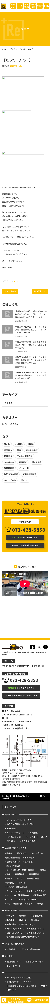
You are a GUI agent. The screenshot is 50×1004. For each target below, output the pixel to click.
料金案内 (11, 841)
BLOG (16, 281)
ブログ (12, 49)
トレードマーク (14, 965)
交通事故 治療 (33, 6)
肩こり (7, 444)
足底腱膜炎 (34, 874)
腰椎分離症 (37, 462)
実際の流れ (12, 828)
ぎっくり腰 (24, 468)
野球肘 (40, 903)
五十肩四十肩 (33, 878)
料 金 (20, 6)
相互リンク (42, 797)
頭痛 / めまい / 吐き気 (30, 924)
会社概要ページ (14, 961)
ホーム (3, 49)
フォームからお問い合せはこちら (25, 545)
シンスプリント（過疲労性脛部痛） (22, 899)
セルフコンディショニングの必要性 (22, 832)
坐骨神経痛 (29, 857)
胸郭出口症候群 (11, 474)
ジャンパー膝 (10, 480)
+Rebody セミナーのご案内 (19, 977)
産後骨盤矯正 (32, 450)
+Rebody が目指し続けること (20, 820)
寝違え (9, 878)
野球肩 (29, 903)
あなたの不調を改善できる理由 (20, 824)
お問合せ (40, 6)
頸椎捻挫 (8, 456)
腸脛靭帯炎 (9, 468)
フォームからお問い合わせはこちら (21, 695)
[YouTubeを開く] (45, 647)
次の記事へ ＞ (40, 291)
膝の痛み (35, 920)
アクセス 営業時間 (26, 6)
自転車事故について (35, 932)
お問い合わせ (13, 981)
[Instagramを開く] (39, 647)
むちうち (10, 915)
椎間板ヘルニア (13, 861)
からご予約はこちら (25, 537)
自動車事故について (15, 928)
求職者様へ (12, 949)
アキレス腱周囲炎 (25, 456)
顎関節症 (8, 450)
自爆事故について (14, 932)
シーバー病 (9, 462)
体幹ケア (27, 981)
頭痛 (19, 450)
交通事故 (19, 444)
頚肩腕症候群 (40, 895)
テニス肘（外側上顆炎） (17, 886)
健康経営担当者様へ (28, 841)
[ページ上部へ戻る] (46, 802)
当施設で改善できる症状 (16, 847)
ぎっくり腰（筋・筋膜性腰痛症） (21, 870)
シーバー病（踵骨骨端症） (18, 895)
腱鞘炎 (43, 870)
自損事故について (36, 928)
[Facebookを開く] (32, 647)
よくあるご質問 (14, 836)
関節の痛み (11, 924)
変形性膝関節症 (30, 474)
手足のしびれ (37, 915)
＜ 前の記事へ (10, 291)
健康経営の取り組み (34, 961)
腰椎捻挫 (25, 480)
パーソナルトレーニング (36, 836)
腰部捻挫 (23, 920)
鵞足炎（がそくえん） (36, 891)
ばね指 (22, 882)
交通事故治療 (11, 910)
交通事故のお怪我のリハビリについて (23, 936)
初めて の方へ (13, 6)
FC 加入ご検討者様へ (31, 949)
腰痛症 (31, 444)
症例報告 (14, 424)
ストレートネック (14, 891)
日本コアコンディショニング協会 (21, 986)
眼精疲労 (23, 462)
